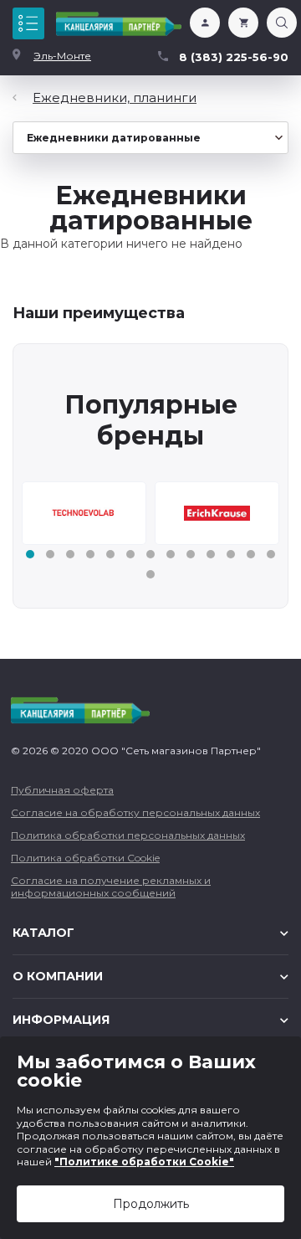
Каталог (28, 23)
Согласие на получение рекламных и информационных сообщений (111, 886)
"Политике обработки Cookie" (144, 1161)
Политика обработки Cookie (85, 857)
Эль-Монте (62, 55)
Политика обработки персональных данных (128, 835)
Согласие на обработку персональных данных (135, 812)
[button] (30, 554)
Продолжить (151, 1203)
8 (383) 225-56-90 (233, 57)
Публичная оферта (62, 790)
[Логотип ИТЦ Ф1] (118, 24)
